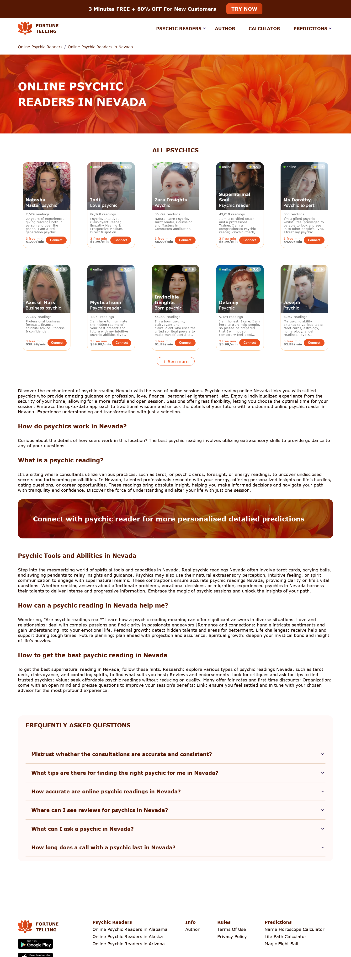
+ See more (176, 361)
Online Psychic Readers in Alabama (130, 929)
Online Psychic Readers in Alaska (127, 936)
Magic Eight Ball (281, 943)
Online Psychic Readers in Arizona (128, 943)
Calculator (264, 28)
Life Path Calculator (285, 936)
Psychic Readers (179, 28)
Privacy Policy (232, 936)
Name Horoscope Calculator (294, 929)
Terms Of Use (231, 929)
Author (225, 28)
